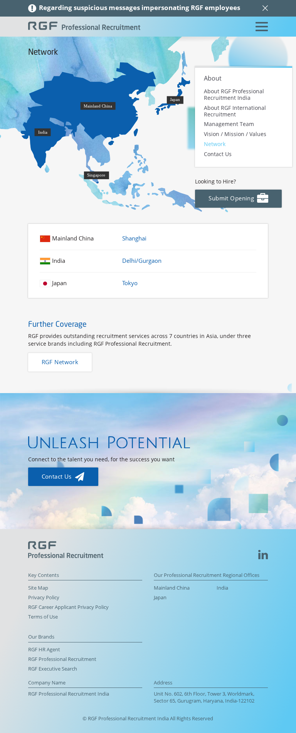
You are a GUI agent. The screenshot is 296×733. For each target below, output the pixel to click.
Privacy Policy (43, 597)
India (222, 588)
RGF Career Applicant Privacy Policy (68, 607)
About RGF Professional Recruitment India (234, 94)
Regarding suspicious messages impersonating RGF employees (139, 7)
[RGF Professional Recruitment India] (84, 27)
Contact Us (218, 154)
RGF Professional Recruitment (62, 659)
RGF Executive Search (52, 669)
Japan (160, 597)
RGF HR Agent (44, 649)
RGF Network (60, 362)
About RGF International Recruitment (235, 111)
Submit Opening (232, 198)
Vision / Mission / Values (235, 134)
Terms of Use (43, 617)
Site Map (38, 588)
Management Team (229, 124)
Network (214, 144)
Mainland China (172, 588)
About (213, 78)
